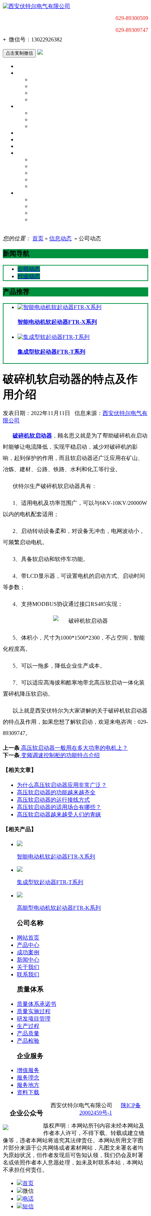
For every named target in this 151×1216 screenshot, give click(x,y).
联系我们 (41, 119)
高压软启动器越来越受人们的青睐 (59, 814)
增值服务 (41, 199)
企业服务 (27, 193)
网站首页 (28, 938)
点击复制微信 (19, 53)
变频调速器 (44, 93)
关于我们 (27, 106)
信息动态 (60, 238)
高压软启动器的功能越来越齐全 (56, 792)
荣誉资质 (41, 126)
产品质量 (41, 186)
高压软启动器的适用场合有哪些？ (59, 807)
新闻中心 (27, 139)
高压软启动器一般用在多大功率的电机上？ (74, 748)
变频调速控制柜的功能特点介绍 (60, 755)
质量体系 (27, 153)
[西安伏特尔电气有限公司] (36, 6)
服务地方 (28, 1085)
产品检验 (28, 1041)
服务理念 (41, 206)
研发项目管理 (34, 1019)
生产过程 (41, 179)
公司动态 (41, 113)
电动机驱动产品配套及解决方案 (68, 99)
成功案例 (28, 952)
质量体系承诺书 (49, 159)
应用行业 (27, 133)
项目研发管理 (47, 173)
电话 (28, 1199)
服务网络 (41, 213)
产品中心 (27, 73)
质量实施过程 (47, 166)
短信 (28, 1206)
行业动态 (29, 276)
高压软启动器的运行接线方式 (53, 800)
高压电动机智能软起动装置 (62, 86)
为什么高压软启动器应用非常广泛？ (62, 785)
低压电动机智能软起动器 (60, 79)
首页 (22, 66)
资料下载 (41, 219)
